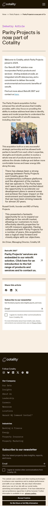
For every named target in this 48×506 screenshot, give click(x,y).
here (17, 94)
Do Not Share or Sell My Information (24, 503)
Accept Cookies (24, 498)
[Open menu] (31, 4)
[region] (24, 490)
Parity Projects (14, 14)
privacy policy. (30, 493)
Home (4, 14)
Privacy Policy (36, 323)
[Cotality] (9, 4)
